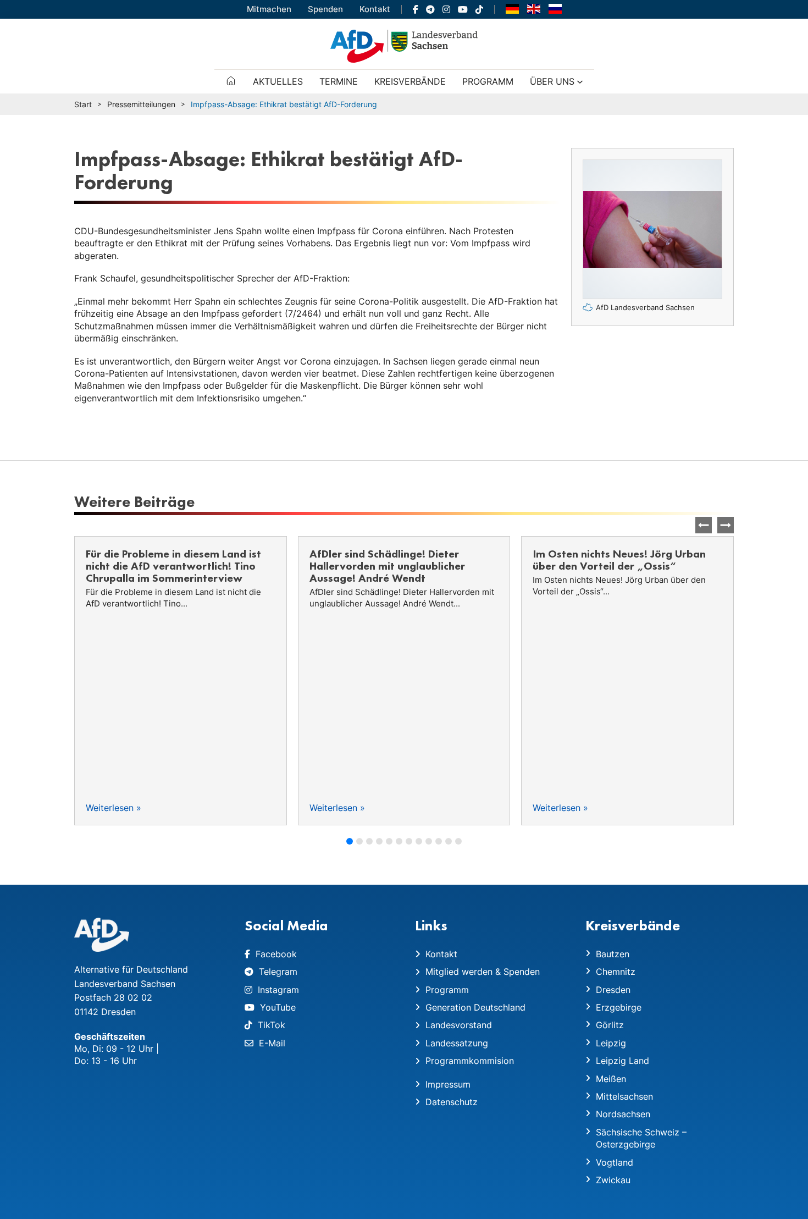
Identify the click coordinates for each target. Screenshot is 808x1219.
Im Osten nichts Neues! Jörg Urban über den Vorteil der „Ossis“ (396, 560)
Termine (338, 81)
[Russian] (555, 8)
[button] (725, 525)
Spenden (325, 9)
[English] (533, 8)
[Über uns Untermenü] (580, 82)
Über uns (552, 81)
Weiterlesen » (113, 807)
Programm (487, 81)
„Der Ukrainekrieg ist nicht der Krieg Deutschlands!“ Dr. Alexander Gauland (624, 566)
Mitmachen (269, 9)
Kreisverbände (410, 81)
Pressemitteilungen (141, 104)
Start (83, 104)
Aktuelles (278, 81)
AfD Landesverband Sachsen (645, 307)
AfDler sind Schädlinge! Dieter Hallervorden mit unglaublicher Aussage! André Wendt (163, 566)
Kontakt (374, 9)
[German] (512, 8)
